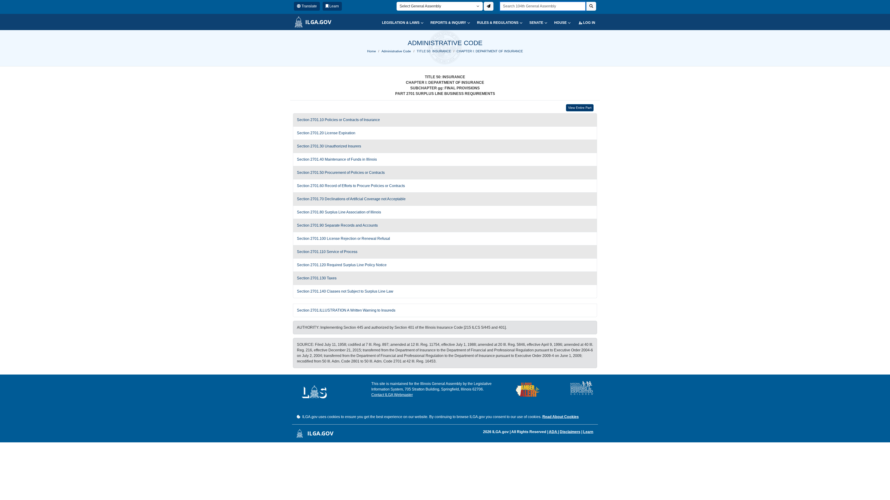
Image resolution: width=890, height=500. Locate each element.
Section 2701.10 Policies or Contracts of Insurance (338, 120)
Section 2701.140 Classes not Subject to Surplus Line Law (345, 291)
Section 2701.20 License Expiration (326, 133)
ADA (553, 432)
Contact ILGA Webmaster (392, 395)
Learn (588, 432)
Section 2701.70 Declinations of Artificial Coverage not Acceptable (351, 199)
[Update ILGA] (488, 6)
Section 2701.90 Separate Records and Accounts (337, 225)
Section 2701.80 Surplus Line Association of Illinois (339, 212)
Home (371, 51)
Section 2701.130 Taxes (317, 278)
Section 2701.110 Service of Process (327, 252)
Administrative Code (396, 51)
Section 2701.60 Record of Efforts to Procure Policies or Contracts (351, 186)
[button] (399, 23)
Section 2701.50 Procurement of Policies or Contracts (341, 173)
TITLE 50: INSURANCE (434, 51)
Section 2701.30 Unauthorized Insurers (329, 146)
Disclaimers (570, 432)
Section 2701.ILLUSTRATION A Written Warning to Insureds (346, 310)
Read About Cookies (560, 417)
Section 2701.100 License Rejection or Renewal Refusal (343, 239)
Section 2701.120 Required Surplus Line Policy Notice (342, 265)
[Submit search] (591, 6)
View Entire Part (579, 107)
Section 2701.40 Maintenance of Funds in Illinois (337, 159)
